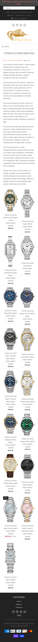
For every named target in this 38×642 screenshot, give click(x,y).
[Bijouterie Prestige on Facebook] (13, 25)
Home (8, 12)
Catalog (14, 12)
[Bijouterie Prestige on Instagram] (21, 25)
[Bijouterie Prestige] (19, 35)
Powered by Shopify (22, 626)
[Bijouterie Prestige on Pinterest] (17, 25)
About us (10, 15)
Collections (22, 12)
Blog (30, 12)
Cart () (15, 18)
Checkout (23, 18)
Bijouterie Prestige (14, 623)
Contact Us (19, 607)
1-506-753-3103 (20, 15)
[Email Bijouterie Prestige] (24, 25)
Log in (28, 15)
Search (19, 601)
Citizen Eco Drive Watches (19, 53)
